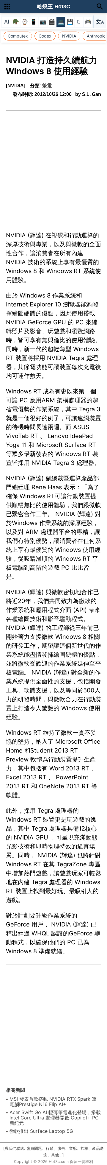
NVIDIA (69, 35)
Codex (45, 35)
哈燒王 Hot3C (53, 7)
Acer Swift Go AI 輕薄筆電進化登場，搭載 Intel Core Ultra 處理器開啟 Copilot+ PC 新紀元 (55, 1117)
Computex (18, 35)
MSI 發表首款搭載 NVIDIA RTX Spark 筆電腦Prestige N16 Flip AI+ (53, 1101)
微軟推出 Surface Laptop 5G (41, 1131)
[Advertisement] (53, 167)
